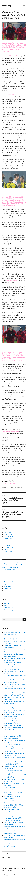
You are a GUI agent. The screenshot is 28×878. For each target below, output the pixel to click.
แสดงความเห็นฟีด (9, 607)
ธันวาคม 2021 (8, 551)
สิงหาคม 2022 (8, 534)
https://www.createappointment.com (13, 563)
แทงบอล (20, 487)
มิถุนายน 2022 (8, 538)
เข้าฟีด (5, 605)
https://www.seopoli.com (10, 567)
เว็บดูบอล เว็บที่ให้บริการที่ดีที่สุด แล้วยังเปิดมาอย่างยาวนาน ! (13, 869)
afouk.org (6, 6)
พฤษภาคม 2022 (8, 541)
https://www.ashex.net (9, 569)
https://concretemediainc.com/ (12, 565)
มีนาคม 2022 (7, 545)
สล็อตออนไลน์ (8, 588)
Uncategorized (8, 582)
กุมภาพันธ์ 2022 (8, 547)
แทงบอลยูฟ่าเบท (6, 861)
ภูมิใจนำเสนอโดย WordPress (15, 875)
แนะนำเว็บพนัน (6, 857)
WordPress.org (8, 610)
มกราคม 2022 (8, 549)
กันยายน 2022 (8, 532)
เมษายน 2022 (8, 543)
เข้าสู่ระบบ (6, 603)
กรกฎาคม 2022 (8, 536)
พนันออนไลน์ (7, 586)
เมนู (24, 5)
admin (6, 487)
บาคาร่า (6, 584)
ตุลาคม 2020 (7, 554)
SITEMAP (5, 853)
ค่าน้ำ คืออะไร (6, 865)
